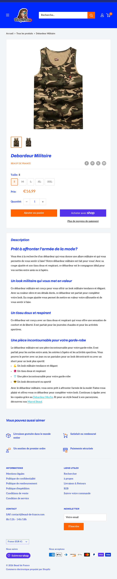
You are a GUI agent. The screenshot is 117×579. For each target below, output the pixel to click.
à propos (68, 478)
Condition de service (17, 498)
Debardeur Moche (43, 397)
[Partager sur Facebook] (87, 163)
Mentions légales (15, 473)
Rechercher (70, 473)
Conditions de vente (17, 493)
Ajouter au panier (34, 212)
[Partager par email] (104, 163)
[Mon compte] (102, 15)
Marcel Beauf (35, 401)
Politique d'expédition (18, 488)
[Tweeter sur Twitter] (98, 163)
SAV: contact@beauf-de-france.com (25, 514)
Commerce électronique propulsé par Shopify (28, 569)
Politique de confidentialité (20, 478)
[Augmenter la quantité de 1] (43, 202)
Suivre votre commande (77, 493)
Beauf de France (21, 163)
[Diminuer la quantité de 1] (26, 202)
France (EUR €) (15, 541)
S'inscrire (73, 526)
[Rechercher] (91, 15)
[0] (108, 15)
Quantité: (16, 201)
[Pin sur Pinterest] (92, 163)
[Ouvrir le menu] (7, 15)
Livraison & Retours (75, 483)
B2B (66, 488)
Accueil (9, 33)
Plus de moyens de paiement (83, 221)
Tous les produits (24, 33)
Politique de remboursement (21, 483)
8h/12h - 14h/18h (16, 519)
